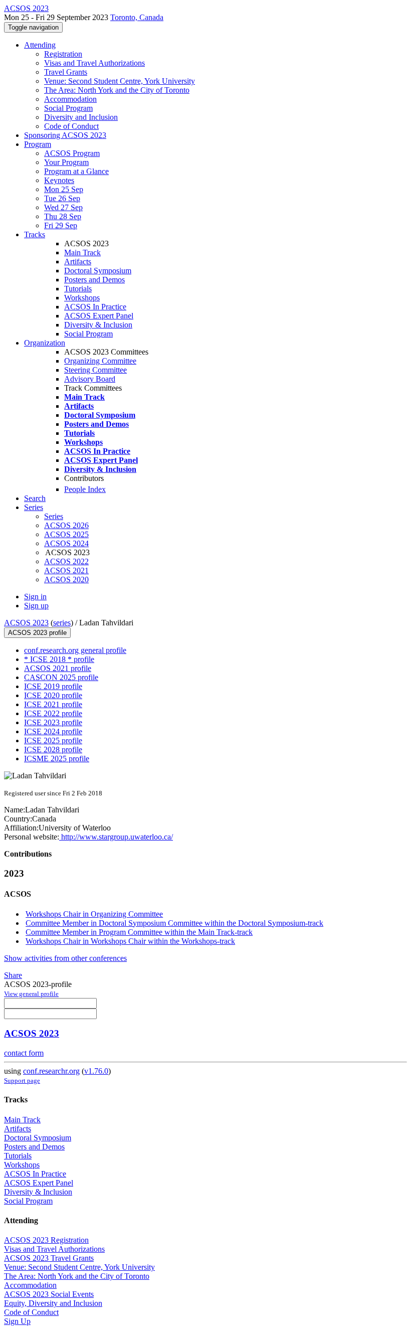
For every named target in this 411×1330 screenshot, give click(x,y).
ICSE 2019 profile (53, 686)
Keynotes (59, 180)
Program (37, 144)
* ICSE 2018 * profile (59, 659)
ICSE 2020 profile (53, 695)
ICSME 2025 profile (56, 758)
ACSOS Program (72, 153)
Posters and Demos (94, 279)
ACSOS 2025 (66, 534)
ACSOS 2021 (66, 570)
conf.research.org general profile (75, 650)
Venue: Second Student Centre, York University (119, 81)
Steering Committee (95, 370)
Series (53, 516)
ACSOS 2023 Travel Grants (49, 1258)
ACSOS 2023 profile (37, 632)
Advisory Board (89, 379)
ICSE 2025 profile (53, 740)
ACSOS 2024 (66, 543)
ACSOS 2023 (26, 622)
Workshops (82, 297)
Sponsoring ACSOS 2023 (65, 135)
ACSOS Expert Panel (98, 315)
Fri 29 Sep (60, 225)
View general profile (31, 994)
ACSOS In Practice (95, 306)
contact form (24, 1053)
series (62, 622)
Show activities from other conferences (65, 958)
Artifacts (77, 261)
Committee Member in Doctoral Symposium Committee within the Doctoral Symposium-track (174, 923)
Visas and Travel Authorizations (94, 63)
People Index (85, 489)
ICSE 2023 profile (53, 722)
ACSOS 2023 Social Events (49, 1294)
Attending (40, 45)
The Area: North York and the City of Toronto (116, 90)
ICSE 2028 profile (53, 749)
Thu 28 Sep (62, 216)
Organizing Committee (100, 361)
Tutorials (78, 288)
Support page (22, 1080)
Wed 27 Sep (63, 207)
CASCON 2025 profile (61, 677)
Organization (44, 343)
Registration (63, 54)
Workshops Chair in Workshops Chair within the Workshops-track (130, 941)
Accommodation (70, 99)
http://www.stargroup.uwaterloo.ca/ (116, 837)
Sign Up (17, 1321)
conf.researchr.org (51, 1071)
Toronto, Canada (136, 17)
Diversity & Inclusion (98, 324)
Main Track (82, 252)
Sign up (36, 605)
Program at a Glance (76, 171)
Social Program (68, 108)
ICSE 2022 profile (53, 713)
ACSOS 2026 (66, 525)
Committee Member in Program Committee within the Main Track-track (139, 932)
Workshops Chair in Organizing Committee (94, 914)
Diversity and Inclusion (81, 117)
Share (13, 975)
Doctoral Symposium (97, 270)
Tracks (34, 234)
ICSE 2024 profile (53, 731)
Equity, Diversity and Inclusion (53, 1303)
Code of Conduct (71, 126)
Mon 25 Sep (63, 189)
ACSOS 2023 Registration (46, 1240)
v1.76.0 (96, 1071)
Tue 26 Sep (62, 198)
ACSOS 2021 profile (57, 668)
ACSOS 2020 (66, 579)
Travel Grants (65, 72)
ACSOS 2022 (66, 561)
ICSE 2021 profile (53, 704)
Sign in (35, 596)
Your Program (66, 162)
